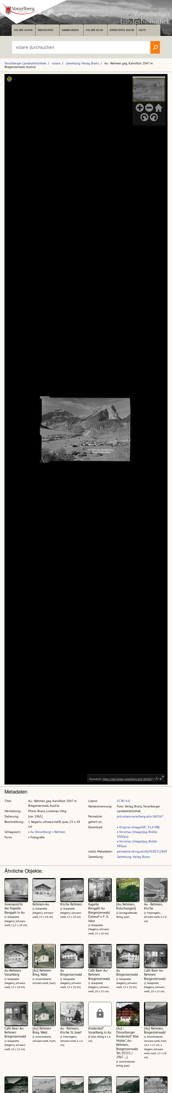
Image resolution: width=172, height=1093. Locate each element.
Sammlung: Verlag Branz (82, 63)
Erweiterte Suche (122, 30)
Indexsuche (45, 30)
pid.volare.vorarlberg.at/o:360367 (140, 816)
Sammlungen (70, 30)
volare (56, 63)
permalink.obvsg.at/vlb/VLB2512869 (142, 851)
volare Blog (94, 30)
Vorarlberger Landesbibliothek (25, 63)
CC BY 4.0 (123, 801)
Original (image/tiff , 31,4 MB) (139, 827)
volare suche (23, 30)
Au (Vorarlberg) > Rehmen (47, 832)
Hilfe (142, 30)
